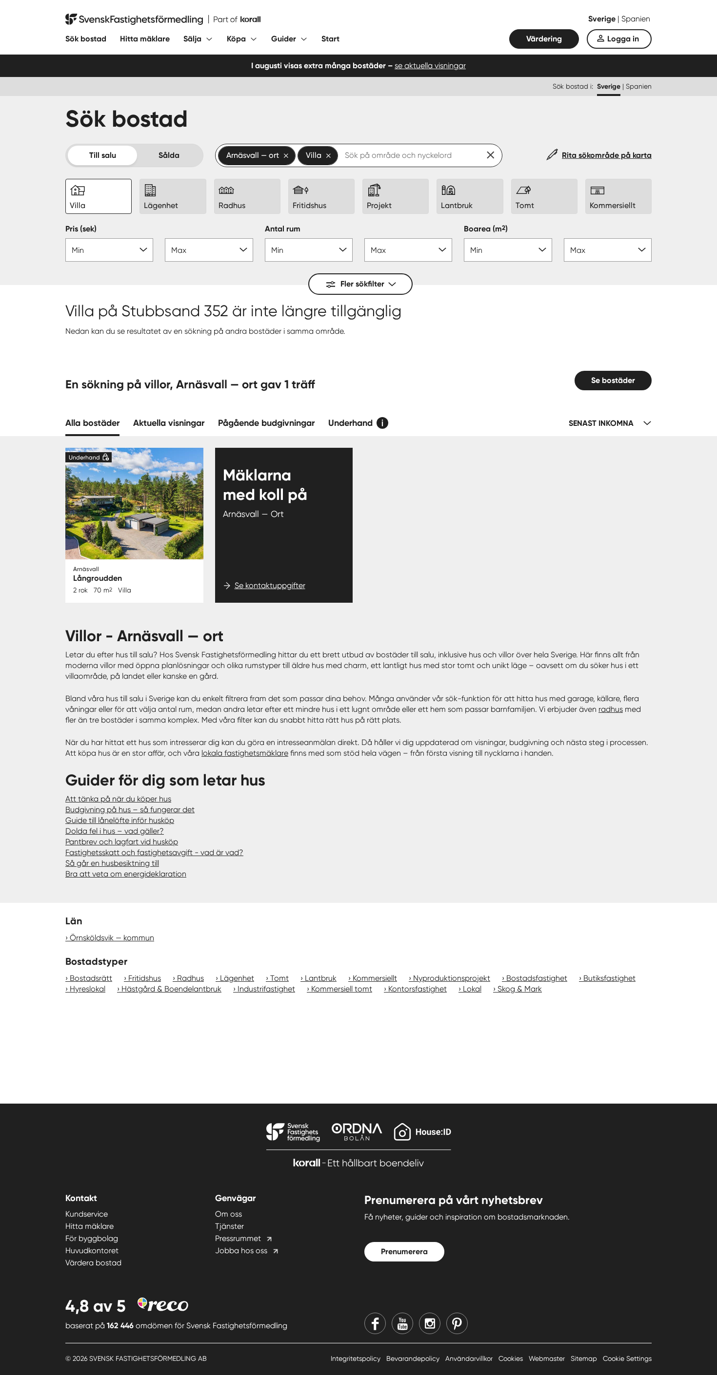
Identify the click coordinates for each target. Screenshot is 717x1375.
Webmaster (548, 1358)
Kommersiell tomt (341, 988)
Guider (283, 38)
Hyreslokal (87, 988)
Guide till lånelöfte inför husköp (119, 820)
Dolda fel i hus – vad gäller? (114, 831)
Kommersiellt (375, 978)
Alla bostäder (92, 423)
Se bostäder (613, 380)
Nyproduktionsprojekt (451, 978)
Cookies (511, 1358)
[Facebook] (375, 1323)
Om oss (228, 1214)
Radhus (190, 978)
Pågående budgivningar (266, 423)
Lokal (472, 988)
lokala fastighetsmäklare (244, 753)
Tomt (279, 978)
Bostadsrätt (91, 978)
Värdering (544, 38)
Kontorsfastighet (417, 988)
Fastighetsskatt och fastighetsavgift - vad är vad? (154, 852)
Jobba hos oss (241, 1250)
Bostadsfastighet (536, 978)
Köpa (236, 38)
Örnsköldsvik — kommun (112, 937)
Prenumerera (404, 1251)
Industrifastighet (266, 988)
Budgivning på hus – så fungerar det (130, 809)
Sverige (602, 18)
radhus (610, 709)
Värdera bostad (93, 1262)
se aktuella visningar (430, 65)
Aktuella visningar (168, 423)
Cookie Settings (627, 1358)
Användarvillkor (470, 1358)
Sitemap (585, 1358)
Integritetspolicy (356, 1358)
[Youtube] (402, 1323)
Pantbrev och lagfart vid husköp (121, 841)
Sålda (169, 155)
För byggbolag (91, 1238)
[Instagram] (429, 1323)
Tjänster (229, 1226)
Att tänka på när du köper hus (118, 798)
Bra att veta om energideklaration (125, 873)
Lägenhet (237, 978)
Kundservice (86, 1214)
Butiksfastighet (609, 978)
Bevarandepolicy (413, 1358)
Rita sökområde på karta (607, 155)
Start (330, 38)
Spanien (635, 18)
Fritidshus (144, 978)
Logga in (623, 38)
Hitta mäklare (145, 38)
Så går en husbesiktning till (112, 863)
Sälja (192, 38)
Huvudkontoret (92, 1250)
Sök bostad (85, 38)
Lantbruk (321, 978)
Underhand (350, 423)
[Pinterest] (457, 1323)
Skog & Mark (520, 988)
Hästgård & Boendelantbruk (171, 988)
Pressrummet (238, 1238)
